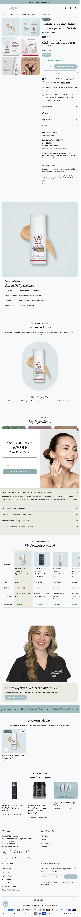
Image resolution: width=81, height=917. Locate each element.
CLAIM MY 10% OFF (20, 472)
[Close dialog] (78, 431)
